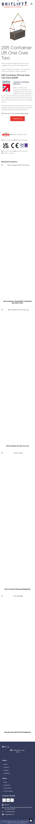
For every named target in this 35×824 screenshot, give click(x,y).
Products (6, 767)
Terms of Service (8, 791)
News (5, 782)
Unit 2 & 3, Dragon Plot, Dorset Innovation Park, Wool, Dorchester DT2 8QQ (18, 808)
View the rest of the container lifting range (14, 113)
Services (6, 770)
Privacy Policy (7, 788)
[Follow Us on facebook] (4, 800)
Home (5, 764)
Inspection (7, 773)
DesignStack (22, 823)
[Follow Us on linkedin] (8, 800)
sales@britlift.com (9, 814)
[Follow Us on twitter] (12, 800)
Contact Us (7, 785)
